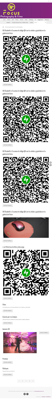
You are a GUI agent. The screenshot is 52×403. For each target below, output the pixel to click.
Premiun (5, 359)
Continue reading (7, 84)
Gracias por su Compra (10, 317)
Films (4, 305)
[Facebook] (50, 1)
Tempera (43, 396)
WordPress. (48, 396)
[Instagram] (49, 1)
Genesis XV (6, 329)
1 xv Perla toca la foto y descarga (13, 247)
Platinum (5, 368)
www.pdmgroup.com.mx (39, 391)
